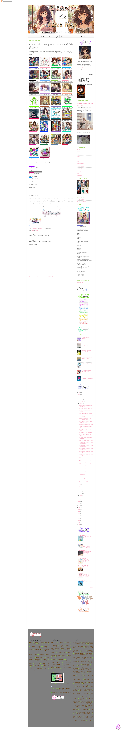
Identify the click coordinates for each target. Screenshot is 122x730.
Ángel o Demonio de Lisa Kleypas (85, 413)
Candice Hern (89, 649)
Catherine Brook (89, 650)
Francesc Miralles (82, 658)
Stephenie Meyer (90, 712)
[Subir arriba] (118, 726)
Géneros (76, 37)
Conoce (36, 37)
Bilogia (67, 644)
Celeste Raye (83, 651)
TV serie (31, 668)
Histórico (53, 652)
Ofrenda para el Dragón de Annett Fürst (85, 435)
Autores (70, 37)
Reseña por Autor (80, 165)
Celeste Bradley (76, 651)
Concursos (31, 645)
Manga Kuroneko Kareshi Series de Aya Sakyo (87, 358)
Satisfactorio (36, 667)
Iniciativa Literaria (43, 653)
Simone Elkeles (79, 711)
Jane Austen (80, 665)
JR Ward (91, 663)
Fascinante (39, 651)
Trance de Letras (81, 543)
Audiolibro (53, 644)
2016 (79, 513)
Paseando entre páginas (82, 550)
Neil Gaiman (86, 693)
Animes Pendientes (80, 166)
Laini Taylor (88, 678)
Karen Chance (89, 671)
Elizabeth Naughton (76, 657)
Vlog (34, 670)
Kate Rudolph (90, 672)
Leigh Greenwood (76, 682)
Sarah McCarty (85, 706)
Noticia (44, 659)
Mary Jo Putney (83, 690)
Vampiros (58, 667)
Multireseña (37, 659)
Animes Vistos (79, 168)
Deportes (62, 648)
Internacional (58, 655)
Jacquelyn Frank (85, 664)
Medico (62, 656)
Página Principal (52, 277)
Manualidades (79, 175)
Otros (38, 660)
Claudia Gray (75, 654)
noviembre (81, 397)
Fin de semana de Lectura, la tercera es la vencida (85, 406)
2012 (79, 520)
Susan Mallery (75, 715)
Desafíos (56, 37)
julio (80, 484)
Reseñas (31, 37)
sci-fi (59, 668)
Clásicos (67, 645)
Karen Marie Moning (77, 672)
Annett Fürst (84, 644)
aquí (82, 67)
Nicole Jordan (80, 695)
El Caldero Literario (82, 558)
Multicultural (68, 656)
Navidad (52, 658)
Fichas (47, 651)
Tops (45, 668)
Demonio (57, 648)
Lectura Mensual (80, 171)
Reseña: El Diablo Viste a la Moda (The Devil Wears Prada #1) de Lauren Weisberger (87, 545)
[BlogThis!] (47, 228)
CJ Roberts (87, 647)
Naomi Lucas (79, 693)
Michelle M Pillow (85, 692)
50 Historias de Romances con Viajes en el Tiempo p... (86, 443)
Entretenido (38, 649)
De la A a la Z (46, 645)
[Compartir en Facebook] (49, 228)
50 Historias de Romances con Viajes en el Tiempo (86, 473)
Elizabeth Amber (89, 656)
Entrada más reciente (34, 277)
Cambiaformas (54, 645)
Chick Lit (62, 645)
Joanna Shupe (87, 668)
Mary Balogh (75, 690)
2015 (79, 515)
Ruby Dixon (90, 704)
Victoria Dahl (75, 720)
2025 (79, 394)
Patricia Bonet (82, 698)
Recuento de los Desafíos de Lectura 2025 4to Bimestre (85, 422)
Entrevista (32, 651)
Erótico (59, 649)
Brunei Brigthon (80, 647)
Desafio (33, 230)
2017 (79, 511)
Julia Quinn (75, 671)
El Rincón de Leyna (81, 580)
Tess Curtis (80, 717)
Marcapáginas (33, 656)
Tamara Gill (79, 716)
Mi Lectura (63, 37)
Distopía (68, 648)
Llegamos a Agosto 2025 (83, 481)
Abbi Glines (75, 642)
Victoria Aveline (88, 719)
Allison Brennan (85, 642)
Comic (52, 647)
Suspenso (53, 666)
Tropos (50, 37)
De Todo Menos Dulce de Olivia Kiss (87, 537)
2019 (79, 507)
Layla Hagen (89, 681)
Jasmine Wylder (87, 665)
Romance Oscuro (68, 662)
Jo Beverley (82, 668)
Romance (58, 662)
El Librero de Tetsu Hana (82, 535)
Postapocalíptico (54, 660)
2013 (79, 518)
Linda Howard (90, 682)
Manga (78, 161)
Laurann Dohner (82, 681)
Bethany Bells (80, 646)
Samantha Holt (83, 705)
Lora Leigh (86, 683)
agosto (80, 403)
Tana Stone (86, 716)
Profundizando (79, 170)
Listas (35, 654)
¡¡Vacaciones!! (85, 566)
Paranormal (60, 659)
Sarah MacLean (76, 706)
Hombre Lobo (59, 653)
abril (80, 490)
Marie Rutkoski (89, 689)
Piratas (68, 659)
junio (80, 486)
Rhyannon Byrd (89, 702)
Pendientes (83, 37)
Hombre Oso (67, 653)
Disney (35, 648)
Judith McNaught (80, 669)
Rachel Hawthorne (76, 701)
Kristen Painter (89, 676)
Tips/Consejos (39, 668)
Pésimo (43, 663)
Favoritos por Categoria (81, 201)
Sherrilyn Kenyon (83, 709)
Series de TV (79, 158)
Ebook (52, 649)
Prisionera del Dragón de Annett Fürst (85, 430)
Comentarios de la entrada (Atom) (40, 280)
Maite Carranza (89, 687)
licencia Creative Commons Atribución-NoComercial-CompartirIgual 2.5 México (60, 690)
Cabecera (33, 643)
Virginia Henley (83, 720)
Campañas (40, 643)
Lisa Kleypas (77, 683)
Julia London (88, 669)
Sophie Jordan (86, 711)
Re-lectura (67, 660)
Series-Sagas (56, 664)
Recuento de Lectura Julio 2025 (85, 480)
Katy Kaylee (87, 674)
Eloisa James (89, 657)
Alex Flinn (79, 642)
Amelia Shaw (91, 642)
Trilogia (66, 666)
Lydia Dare (78, 686)
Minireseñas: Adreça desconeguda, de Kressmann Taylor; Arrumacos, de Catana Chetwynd (87, 554)
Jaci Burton (78, 664)
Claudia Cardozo (89, 653)
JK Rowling (84, 663)
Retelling (52, 662)
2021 (79, 503)
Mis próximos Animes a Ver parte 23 (86, 476)
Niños (62, 658)
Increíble (35, 653)
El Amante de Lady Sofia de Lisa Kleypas (85, 411)
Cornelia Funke (82, 654)
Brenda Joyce (87, 646)
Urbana (52, 667)
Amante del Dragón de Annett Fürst (86, 424)
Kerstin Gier (80, 675)
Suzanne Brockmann (84, 715)
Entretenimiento (46, 649)
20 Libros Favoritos (80, 199)
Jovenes (63, 655)
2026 (79, 392)
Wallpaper (38, 670)
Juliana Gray (83, 671)
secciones (82, 71)
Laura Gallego (86, 679)
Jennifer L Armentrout (88, 667)
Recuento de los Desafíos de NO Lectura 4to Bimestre (85, 419)
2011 (79, 522)
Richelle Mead (75, 704)
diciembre (81, 396)
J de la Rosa (79, 663)
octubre (81, 399)
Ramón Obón (89, 701)
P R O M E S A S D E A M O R (83, 565)
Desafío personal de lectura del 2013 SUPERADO (87, 371)
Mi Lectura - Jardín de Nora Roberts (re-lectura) (86, 415)
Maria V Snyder (83, 689)
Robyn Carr (83, 704)
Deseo (30, 648)
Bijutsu (42, 642)
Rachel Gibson (81, 699)
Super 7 (78, 153)
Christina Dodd (90, 651)
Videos (30, 670)
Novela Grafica (32, 660)
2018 (79, 509)
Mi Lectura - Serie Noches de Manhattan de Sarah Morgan (87, 377)
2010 (79, 524)
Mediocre (40, 656)
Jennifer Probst (75, 668)
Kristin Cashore (76, 678)
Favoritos (78, 151)
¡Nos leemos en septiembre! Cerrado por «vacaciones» (87, 575)
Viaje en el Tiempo (67, 667)
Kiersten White (87, 675)
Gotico (63, 651)
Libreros (30, 654)
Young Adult (55, 668)
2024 (79, 498)
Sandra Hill (90, 705)
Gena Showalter (76, 660)
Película (30, 662)
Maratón (47, 654)
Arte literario (80, 573)
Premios (30, 663)
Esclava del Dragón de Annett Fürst (85, 432)
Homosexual (53, 655)
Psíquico (61, 660)
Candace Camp (80, 649)
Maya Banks (90, 690)
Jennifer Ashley (80, 667)
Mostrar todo (91, 587)
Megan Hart (77, 692)
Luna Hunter (80, 685)
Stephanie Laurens (81, 712)
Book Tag (78, 173)
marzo (80, 491)
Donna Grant (75, 656)
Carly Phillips (75, 650)
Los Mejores (43, 37)
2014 (79, 517)
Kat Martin (84, 672)
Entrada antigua (70, 277)
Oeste (54, 659)
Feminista (52, 651)
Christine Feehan (79, 653)
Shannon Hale (89, 708)
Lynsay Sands (85, 686)
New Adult (58, 658)
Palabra (45, 660)
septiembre (81, 401)
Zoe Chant (89, 720)
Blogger (68, 725)
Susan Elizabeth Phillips (86, 713)
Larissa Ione (79, 679)
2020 (79, 505)
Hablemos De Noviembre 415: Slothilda (86, 560)
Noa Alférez (87, 695)
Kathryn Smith (78, 674)
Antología (67, 642)
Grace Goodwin (86, 660)
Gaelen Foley (89, 658)
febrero (80, 493)
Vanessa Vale (80, 719)
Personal (38, 662)
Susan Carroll (77, 713)
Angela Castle (83, 643)
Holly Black (87, 661)
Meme (46, 656)
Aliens (61, 642)
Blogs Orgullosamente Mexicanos (86, 338)
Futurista (58, 651)
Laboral (69, 655)
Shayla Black (75, 709)
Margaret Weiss (76, 689)
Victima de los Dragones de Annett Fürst (85, 427)
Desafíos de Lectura (80, 282)
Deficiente (33, 646)
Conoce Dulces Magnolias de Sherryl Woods (87, 344)
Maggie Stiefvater (80, 687)
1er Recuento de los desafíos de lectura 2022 (87, 364)
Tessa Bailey (86, 717)
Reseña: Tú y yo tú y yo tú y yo (87, 582)
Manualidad (42, 654)
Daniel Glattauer (89, 654)
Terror (60, 666)
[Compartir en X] (48, 228)
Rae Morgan (84, 701)
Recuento (36, 230)
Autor (36, 642)
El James (82, 656)
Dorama (78, 156)
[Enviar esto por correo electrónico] (45, 228)
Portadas (45, 662)
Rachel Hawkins (89, 699)
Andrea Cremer (76, 643)
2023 (79, 500)
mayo (80, 488)
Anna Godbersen (90, 643)
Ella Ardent (84, 657)
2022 (79, 501)
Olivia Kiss (84, 697)
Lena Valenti (83, 682)
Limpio (53, 656)
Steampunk (67, 664)
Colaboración (45, 643)
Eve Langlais (75, 658)
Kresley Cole (81, 677)
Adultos (53, 642)
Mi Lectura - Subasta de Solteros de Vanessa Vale (85, 438)
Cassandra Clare (82, 650)
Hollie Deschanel (81, 661)
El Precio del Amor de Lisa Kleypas (85, 408)
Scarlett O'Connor (81, 708)
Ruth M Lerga (77, 705)
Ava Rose (90, 644)
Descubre (78, 149)
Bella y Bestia (60, 644)
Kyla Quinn (82, 678)
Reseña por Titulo (80, 163)
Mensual (31, 657)
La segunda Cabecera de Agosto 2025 (86, 440)
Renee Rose (82, 702)
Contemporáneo (59, 647)
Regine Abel (75, 702)
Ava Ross (74, 646)
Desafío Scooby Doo (83, 478)
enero (80, 495)
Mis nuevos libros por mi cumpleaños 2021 (86, 351)
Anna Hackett (77, 644)
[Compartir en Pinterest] (50, 228)
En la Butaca (79, 159)
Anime (78, 154)
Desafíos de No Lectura (81, 284)
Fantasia (66, 649)
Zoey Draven (75, 721)
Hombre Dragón (62, 652)
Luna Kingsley (86, 685)
